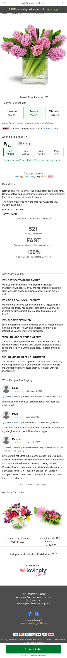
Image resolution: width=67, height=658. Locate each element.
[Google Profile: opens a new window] (37, 613)
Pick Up (27, 143)
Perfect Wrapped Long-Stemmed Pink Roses (43, 447)
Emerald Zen (28, 422)
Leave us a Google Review (33, 623)
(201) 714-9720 (33, 600)
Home (4, 13)
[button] (60, 651)
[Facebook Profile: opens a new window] (30, 613)
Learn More (52, 128)
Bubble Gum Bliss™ (32, 396)
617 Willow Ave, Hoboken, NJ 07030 (33, 597)
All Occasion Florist (33, 3)
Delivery (9, 145)
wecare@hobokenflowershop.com (33, 603)
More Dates (57, 152)
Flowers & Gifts (16, 13)
